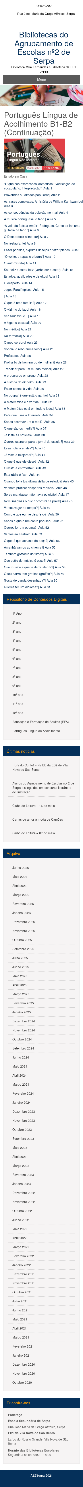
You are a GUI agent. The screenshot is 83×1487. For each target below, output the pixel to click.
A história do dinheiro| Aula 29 (25, 382)
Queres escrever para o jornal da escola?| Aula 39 (39, 441)
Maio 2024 (19, 1066)
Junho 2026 (20, 867)
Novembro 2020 (23, 1373)
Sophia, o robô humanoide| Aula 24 (29, 349)
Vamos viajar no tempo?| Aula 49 (27, 507)
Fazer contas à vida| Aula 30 (24, 388)
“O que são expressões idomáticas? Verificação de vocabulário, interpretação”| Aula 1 (39, 186)
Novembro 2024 (23, 1030)
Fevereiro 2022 (23, 1256)
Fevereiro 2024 (23, 1093)
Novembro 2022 (23, 1202)
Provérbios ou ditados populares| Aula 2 (32, 195)
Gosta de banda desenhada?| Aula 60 (30, 580)
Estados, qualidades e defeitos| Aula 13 (31, 276)
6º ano (16, 658)
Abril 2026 (19, 885)
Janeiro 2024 (21, 1102)
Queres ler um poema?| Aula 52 (26, 527)
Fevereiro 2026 (23, 903)
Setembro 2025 (23, 949)
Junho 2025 (20, 967)
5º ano (16, 649)
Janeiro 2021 (21, 1355)
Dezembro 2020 (23, 1364)
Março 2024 (20, 1084)
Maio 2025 (19, 976)
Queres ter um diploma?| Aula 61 (27, 587)
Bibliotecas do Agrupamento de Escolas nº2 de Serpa (43, 47)
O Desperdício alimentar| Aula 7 (26, 236)
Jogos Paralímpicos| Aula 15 (24, 289)
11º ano (17, 703)
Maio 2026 (19, 876)
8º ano (16, 676)
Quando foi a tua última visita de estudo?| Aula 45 (39, 481)
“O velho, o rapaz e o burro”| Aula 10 (30, 256)
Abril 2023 (19, 1156)
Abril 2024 (19, 1075)
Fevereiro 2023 (23, 1174)
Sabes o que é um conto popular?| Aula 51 (34, 521)
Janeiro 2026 (21, 912)
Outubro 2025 (22, 940)
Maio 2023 (19, 1147)
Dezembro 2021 (23, 1274)
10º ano (17, 694)
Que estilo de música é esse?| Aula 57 (31, 560)
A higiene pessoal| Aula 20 (22, 322)
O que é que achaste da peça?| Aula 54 (32, 540)
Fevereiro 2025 (23, 1003)
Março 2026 (20, 894)
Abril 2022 (19, 1238)
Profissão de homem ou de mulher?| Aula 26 (35, 362)
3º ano (16, 631)
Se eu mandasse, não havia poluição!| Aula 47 (36, 494)
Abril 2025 (19, 985)
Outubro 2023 (22, 1129)
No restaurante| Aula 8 (20, 243)
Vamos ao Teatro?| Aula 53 (23, 534)
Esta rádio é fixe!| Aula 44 (22, 474)
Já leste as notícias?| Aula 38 (24, 435)
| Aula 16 (10, 296)
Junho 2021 (20, 1310)
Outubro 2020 (22, 1382)
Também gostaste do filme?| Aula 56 (29, 554)
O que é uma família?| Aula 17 (25, 302)
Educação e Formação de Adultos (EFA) (40, 721)
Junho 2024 (20, 1057)
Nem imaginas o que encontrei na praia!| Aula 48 (38, 501)
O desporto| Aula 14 (18, 283)
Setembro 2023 (23, 1138)
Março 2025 (20, 994)
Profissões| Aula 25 (17, 355)
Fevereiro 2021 (23, 1346)
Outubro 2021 (22, 1292)
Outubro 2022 (22, 1211)
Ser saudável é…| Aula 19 (22, 316)
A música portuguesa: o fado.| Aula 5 (30, 219)
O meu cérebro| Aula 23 (21, 342)
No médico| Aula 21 (17, 329)
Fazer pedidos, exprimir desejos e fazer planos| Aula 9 (42, 250)
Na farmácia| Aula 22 (18, 336)
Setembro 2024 (23, 1048)
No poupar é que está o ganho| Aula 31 (31, 395)
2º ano (16, 622)
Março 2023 (20, 1165)
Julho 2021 (20, 1301)
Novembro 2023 (23, 1120)
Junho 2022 (20, 1220)
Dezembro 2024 (23, 1021)
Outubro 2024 (22, 1039)
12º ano (17, 712)
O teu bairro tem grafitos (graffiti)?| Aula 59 (34, 573)
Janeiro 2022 (21, 1265)
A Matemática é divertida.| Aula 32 (28, 402)
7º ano (16, 667)
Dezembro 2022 (23, 1192)
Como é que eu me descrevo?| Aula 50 (31, 514)
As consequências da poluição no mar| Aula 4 (36, 212)
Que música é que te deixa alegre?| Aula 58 (35, 567)
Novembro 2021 (23, 1283)
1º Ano (17, 613)
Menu (41, 79)
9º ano (16, 685)
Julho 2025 (20, 958)
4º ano (16, 640)
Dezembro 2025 (23, 922)
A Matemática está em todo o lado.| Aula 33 (34, 408)
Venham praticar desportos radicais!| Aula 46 (35, 488)
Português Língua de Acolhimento (36, 731)
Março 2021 (20, 1337)
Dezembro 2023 (23, 1111)
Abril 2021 (19, 1328)
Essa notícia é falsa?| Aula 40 (24, 448)
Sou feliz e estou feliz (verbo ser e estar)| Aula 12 (38, 269)
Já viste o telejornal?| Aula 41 (24, 454)
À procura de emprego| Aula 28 (26, 375)
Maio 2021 (19, 1319)
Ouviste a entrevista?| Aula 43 (25, 468)
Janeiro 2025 (21, 1012)
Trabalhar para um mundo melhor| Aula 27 (34, 369)
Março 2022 (20, 1247)
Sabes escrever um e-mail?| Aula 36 (29, 421)
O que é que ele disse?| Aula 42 (26, 461)
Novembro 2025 (23, 931)
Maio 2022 (19, 1229)
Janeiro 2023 (21, 1183)
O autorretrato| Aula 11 (20, 263)
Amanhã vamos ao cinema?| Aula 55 (30, 547)
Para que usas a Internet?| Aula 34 (28, 415)
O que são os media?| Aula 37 (25, 428)
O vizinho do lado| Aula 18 (22, 309)
